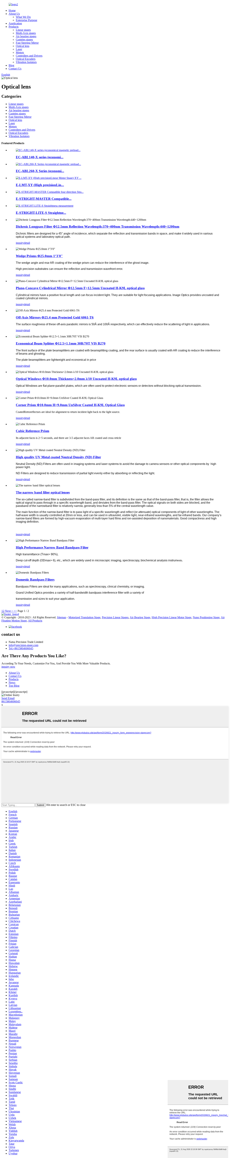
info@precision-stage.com (23, 645)
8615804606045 (10, 701)
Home (12, 10)
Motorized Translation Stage (84, 617)
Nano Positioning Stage (206, 617)
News (12, 682)
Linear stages (23, 29)
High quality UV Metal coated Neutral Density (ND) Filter (58, 457)
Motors (20, 52)
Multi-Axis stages (26, 33)
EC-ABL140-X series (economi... (39, 157)
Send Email (8, 698)
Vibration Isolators (26, 62)
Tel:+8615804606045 (21, 648)
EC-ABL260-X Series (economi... (40, 171)
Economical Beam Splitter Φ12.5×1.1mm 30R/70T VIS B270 (60, 343)
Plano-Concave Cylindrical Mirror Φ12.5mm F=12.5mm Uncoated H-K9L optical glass (80, 288)
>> (15, 610)
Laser (19, 49)
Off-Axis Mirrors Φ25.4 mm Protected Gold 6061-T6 (55, 317)
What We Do (23, 16)
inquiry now (8, 666)
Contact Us (15, 68)
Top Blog (14, 685)
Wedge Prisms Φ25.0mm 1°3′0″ (39, 256)
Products (14, 26)
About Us (14, 13)
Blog (11, 65)
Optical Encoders (25, 58)
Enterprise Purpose (26, 20)
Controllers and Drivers (29, 55)
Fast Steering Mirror (27, 42)
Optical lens (22, 46)
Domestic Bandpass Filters (35, 579)
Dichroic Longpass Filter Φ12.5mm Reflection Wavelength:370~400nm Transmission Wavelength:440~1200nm (97, 226)
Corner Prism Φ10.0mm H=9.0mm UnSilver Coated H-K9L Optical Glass (70, 405)
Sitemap (61, 617)
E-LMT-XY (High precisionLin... (40, 185)
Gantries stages (24, 39)
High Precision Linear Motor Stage (171, 617)
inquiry (20, 242)
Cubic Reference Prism (32, 431)
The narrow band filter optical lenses (43, 492)
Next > (9, 610)
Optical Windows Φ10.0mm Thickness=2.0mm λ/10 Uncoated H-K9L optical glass (76, 379)
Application (15, 23)
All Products (35, 620)
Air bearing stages (26, 36)
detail (27, 242)
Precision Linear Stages (115, 617)
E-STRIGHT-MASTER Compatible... (44, 199)
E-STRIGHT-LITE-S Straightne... (41, 213)
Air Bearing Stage (140, 617)
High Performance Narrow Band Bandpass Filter (52, 547)
